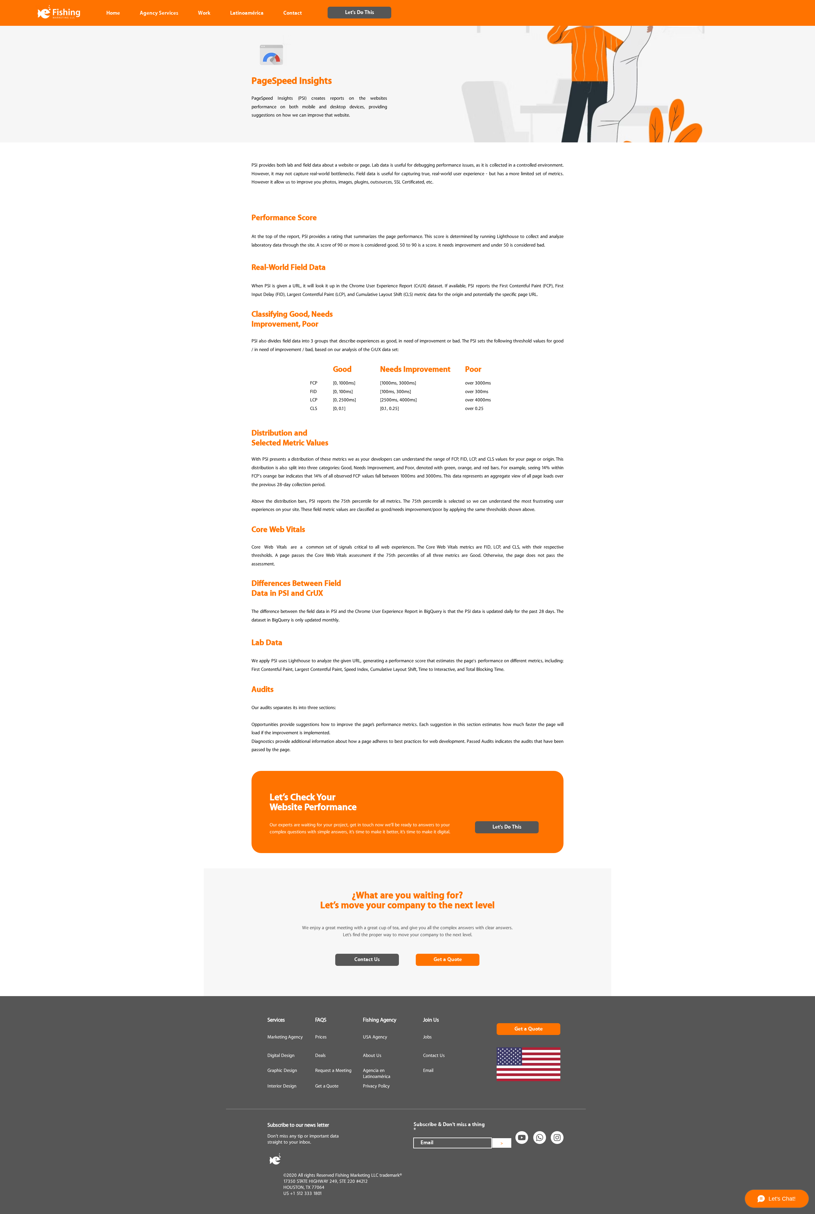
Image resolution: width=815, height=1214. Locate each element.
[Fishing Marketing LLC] (539, 1137)
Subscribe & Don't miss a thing (449, 1125)
